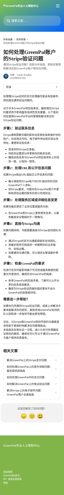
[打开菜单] (58, 6)
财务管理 (21, 39)
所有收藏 (7, 39)
